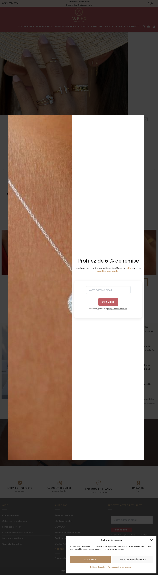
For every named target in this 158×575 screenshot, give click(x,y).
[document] (79, 287)
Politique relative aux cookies (119, 567)
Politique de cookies (98, 567)
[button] (151, 540)
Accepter (90, 559)
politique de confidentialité (117, 309)
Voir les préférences (133, 559)
